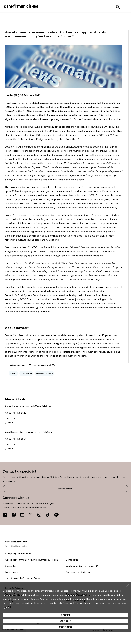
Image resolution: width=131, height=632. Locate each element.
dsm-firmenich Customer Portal (22, 578)
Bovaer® (9, 146)
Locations (10, 572)
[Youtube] (22, 514)
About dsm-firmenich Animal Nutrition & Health (31, 559)
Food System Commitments (32, 295)
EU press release (54, 163)
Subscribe (10, 565)
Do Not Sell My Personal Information (66, 603)
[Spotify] (56, 514)
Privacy (38, 603)
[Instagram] (39, 514)
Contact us (72, 559)
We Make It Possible (24, 307)
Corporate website (76, 572)
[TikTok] (47, 514)
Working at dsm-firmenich (80, 565)
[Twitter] (30, 514)
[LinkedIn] (5, 514)
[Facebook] (13, 514)
